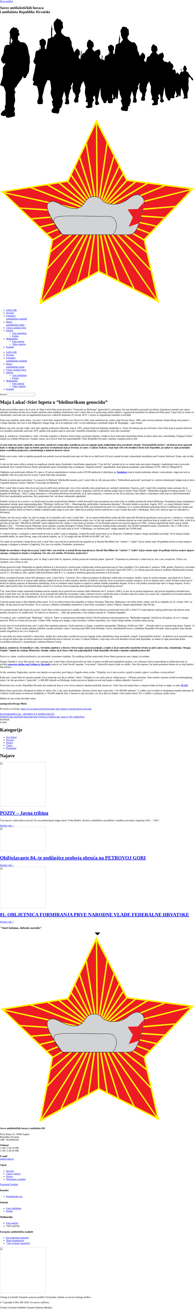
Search (3, 394)
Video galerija (19, 344)
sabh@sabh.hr (7, 1159)
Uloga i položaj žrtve (16, 327)
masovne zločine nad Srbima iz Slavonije (29, 664)
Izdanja (9, 330)
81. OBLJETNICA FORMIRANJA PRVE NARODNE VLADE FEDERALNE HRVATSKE (94, 914)
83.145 (184, 685)
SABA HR (11, 310)
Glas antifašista (19, 333)
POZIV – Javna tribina (24, 813)
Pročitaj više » (7, 825)
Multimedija (12, 338)
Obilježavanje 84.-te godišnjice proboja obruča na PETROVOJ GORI (73, 857)
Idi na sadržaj (6, 1)
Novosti (10, 313)
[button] (97, 719)
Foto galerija (18, 341)
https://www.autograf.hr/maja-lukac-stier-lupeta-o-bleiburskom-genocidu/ (56, 709)
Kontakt (10, 347)
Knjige (15, 336)
